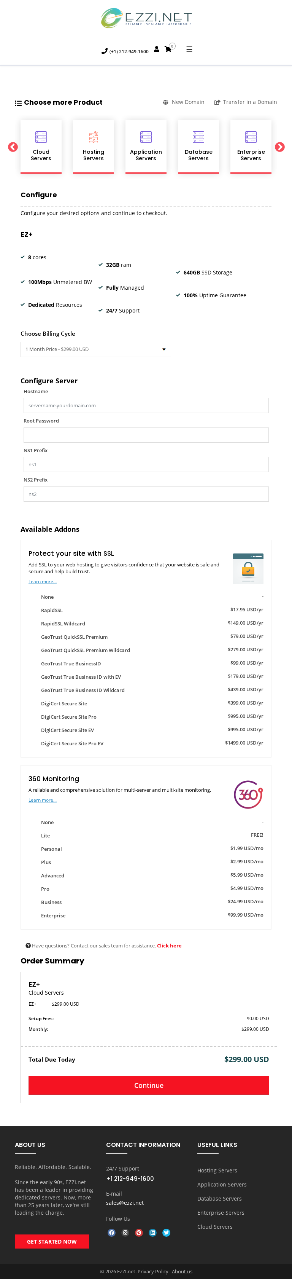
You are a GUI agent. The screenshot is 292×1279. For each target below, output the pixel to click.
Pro (150, 888)
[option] (41, 147)
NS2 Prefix (36, 479)
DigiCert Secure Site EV (150, 730)
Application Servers (222, 1184)
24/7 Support (122, 1168)
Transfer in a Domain (250, 101)
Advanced (150, 875)
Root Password (41, 420)
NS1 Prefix (36, 450)
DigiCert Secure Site (150, 703)
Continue (148, 1085)
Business (150, 902)
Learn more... (43, 581)
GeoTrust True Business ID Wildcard (150, 690)
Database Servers (219, 1198)
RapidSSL (150, 610)
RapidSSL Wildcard (150, 623)
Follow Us (118, 1218)
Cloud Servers (215, 1226)
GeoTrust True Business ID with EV (150, 676)
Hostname (36, 391)
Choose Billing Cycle (48, 333)
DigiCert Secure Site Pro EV (150, 743)
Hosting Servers (217, 1170)
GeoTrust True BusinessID (150, 663)
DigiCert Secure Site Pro (150, 716)
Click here (169, 945)
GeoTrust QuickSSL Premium (150, 636)
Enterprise (150, 915)
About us (182, 1271)
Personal (150, 848)
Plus (150, 862)
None (150, 596)
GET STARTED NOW (52, 1241)
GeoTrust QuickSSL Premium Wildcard (150, 650)
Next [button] (279, 147)
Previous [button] (12, 147)
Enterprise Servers (220, 1212)
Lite (150, 835)
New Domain (188, 101)
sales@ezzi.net (125, 1202)
